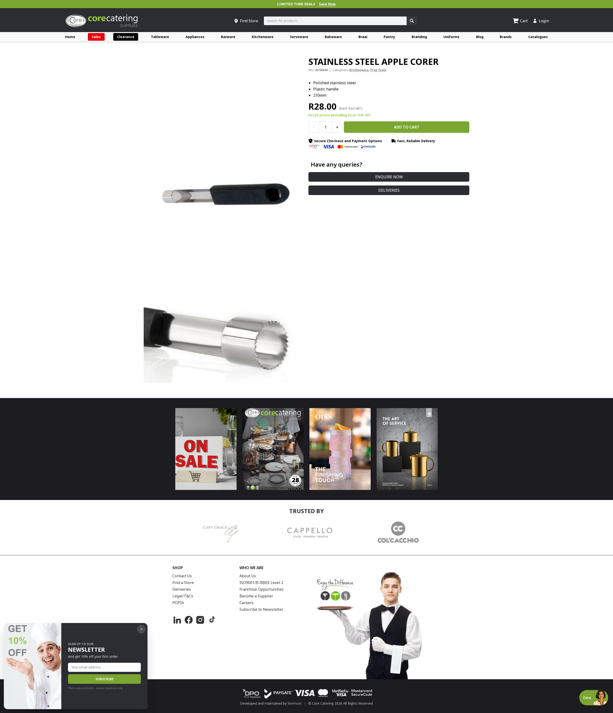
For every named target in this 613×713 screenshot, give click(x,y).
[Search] (412, 21)
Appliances (195, 36)
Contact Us (182, 575)
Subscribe (105, 679)
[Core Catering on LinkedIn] (177, 620)
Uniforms (451, 36)
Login (544, 20)
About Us (247, 575)
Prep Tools (378, 70)
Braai (362, 36)
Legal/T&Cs (182, 596)
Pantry (389, 36)
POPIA (178, 602)
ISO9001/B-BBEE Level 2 (261, 582)
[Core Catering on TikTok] (211, 620)
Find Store (249, 20)
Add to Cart (407, 127)
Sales (96, 36)
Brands (506, 36)
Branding (419, 36)
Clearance (125, 36)
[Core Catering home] (101, 20)
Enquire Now (389, 177)
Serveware (299, 36)
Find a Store (183, 582)
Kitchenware (262, 36)
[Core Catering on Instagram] (200, 620)
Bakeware (333, 36)
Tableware (160, 36)
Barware (228, 36)
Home (70, 36)
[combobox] (335, 21)
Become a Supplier (256, 596)
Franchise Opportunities (261, 589)
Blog (479, 36)
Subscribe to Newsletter (261, 609)
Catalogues (538, 36)
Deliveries (389, 190)
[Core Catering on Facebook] (188, 620)
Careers (246, 602)
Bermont (295, 703)
